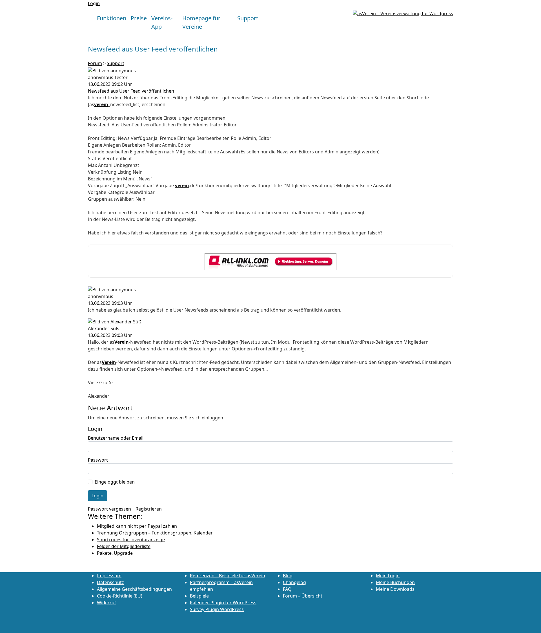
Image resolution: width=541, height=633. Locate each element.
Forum (95, 63)
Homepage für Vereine (201, 22)
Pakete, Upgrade (115, 553)
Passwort (98, 460)
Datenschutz (110, 582)
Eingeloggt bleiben (115, 482)
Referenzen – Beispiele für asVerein (227, 575)
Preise (139, 18)
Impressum (109, 575)
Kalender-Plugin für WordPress (223, 603)
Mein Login (388, 575)
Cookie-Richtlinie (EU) (119, 596)
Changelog (294, 582)
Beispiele (199, 596)
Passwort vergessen (109, 509)
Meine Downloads (395, 589)
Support (247, 18)
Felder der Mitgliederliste (123, 546)
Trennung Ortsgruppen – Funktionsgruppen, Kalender (155, 533)
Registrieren (149, 509)
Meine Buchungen (395, 582)
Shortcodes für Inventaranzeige (131, 539)
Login (94, 3)
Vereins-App (161, 22)
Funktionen (111, 18)
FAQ (287, 589)
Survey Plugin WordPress (217, 609)
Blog (287, 575)
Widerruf (106, 603)
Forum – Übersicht (302, 596)
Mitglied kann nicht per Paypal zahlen (137, 526)
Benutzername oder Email (115, 438)
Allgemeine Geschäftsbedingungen (134, 589)
